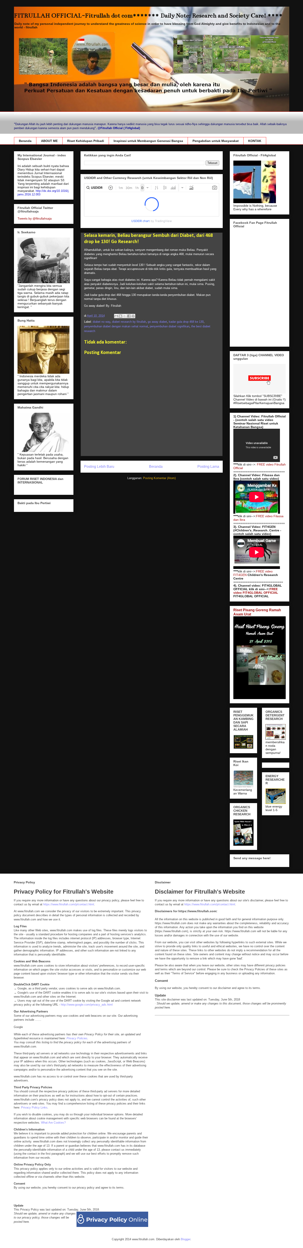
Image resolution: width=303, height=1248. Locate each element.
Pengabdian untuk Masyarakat (216, 141)
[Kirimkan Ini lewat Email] (116, 316)
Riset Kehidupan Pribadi (85, 141)
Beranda (25, 141)
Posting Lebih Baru (99, 466)
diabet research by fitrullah (129, 321)
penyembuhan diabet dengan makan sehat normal (116, 326)
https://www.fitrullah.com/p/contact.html (68, 904)
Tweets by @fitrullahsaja (35, 218)
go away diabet (157, 321)
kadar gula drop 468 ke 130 (186, 321)
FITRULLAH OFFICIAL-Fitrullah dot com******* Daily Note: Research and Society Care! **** (148, 15)
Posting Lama (208, 466)
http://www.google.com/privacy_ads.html (87, 1004)
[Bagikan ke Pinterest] (133, 316)
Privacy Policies (77, 1038)
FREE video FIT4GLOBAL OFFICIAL (255, 590)
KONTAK (254, 141)
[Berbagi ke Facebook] (129, 316)
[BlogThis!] (120, 316)
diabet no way (101, 321)
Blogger (185, 1239)
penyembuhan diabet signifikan (169, 326)
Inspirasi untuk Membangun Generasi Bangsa (148, 141)
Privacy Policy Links (34, 1107)
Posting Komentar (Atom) (159, 478)
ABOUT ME (49, 141)
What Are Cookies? (53, 1122)
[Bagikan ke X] (124, 316)
